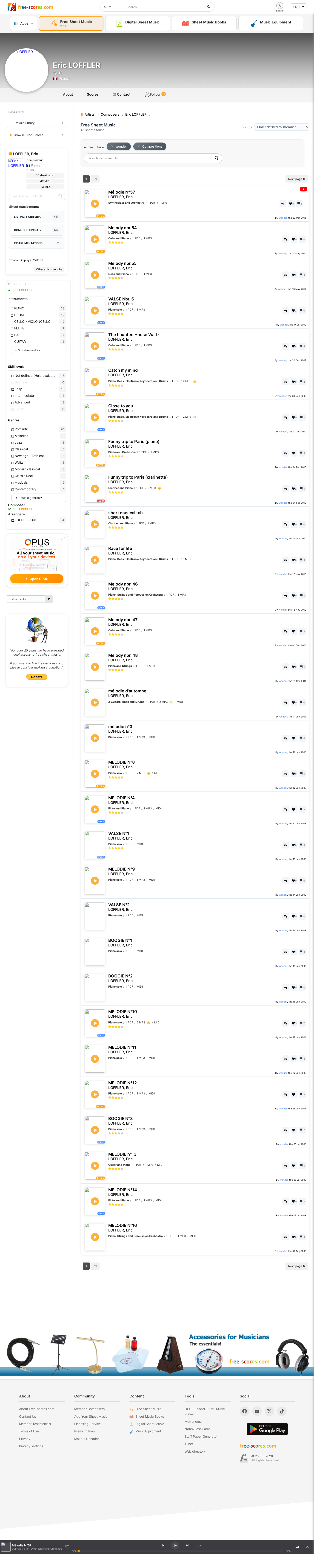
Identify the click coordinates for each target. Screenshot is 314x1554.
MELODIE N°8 (121, 764)
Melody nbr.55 (122, 265)
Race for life (120, 550)
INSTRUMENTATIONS (28, 243)
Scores (93, 94)
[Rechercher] (208, 6)
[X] (269, 1411)
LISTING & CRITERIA (36, 216)
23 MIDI (45, 187)
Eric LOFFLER (23, 290)
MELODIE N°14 (122, 1192)
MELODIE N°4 (121, 800)
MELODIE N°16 (122, 1227)
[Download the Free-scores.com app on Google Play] (267, 1429)
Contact (123, 94)
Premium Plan (84, 1431)
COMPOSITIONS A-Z (36, 230)
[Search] (60, 196)
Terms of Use (29, 1431)
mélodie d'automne (127, 693)
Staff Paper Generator (201, 1436)
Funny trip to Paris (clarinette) (138, 479)
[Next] (187, 1545)
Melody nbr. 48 (123, 657)
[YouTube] (257, 1411)
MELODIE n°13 (122, 1156)
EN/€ (297, 7)
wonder (121, 146)
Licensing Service (87, 1424)
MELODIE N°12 (122, 1085)
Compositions (152, 146)
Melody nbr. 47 (123, 622)
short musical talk (126, 515)
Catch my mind (123, 372)
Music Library (25, 123)
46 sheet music (45, 175)
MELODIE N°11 (122, 1049)
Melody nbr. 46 (123, 586)
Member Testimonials (35, 1424)
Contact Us (27, 1416)
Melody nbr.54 (122, 230)
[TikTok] (282, 1411)
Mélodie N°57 (121, 194)
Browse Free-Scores (28, 135)
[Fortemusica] (244, 1458)
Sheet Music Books (149, 1416)
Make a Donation (87, 1439)
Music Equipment (148, 1431)
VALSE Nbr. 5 (121, 301)
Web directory (195, 1451)
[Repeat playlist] (199, 1545)
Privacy (24, 1439)
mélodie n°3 (120, 729)
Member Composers (89, 1409)
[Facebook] (244, 1411)
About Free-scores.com (36, 1409)
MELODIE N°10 (122, 1014)
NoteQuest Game (198, 1429)
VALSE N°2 (120, 907)
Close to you (120, 408)
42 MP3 (45, 181)
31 (95, 179)
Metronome (193, 1421)
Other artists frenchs (49, 269)
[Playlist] (307, 1546)
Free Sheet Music (148, 1409)
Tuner (189, 1444)
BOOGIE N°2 (120, 978)
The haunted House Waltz (134, 337)
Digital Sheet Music (149, 1424)
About (68, 94)
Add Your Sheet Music (90, 1416)
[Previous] (163, 1545)
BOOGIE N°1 (120, 942)
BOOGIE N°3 (120, 1121)
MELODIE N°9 (121, 871)
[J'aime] (67, 1546)
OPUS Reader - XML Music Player (205, 1411)
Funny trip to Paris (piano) (134, 443)
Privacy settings (31, 1446)
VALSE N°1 (120, 835)
